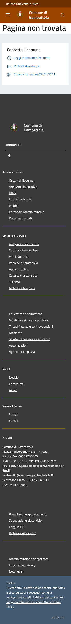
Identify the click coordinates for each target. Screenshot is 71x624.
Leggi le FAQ (17, 526)
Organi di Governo (21, 180)
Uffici (12, 193)
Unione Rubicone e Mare (22, 3)
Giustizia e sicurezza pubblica (28, 320)
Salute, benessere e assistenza (29, 339)
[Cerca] (62, 15)
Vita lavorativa (19, 256)
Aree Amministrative (23, 186)
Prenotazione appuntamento (28, 514)
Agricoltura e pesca (22, 351)
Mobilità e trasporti (22, 288)
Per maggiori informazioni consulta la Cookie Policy (35, 602)
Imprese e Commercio (23, 263)
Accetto (58, 617)
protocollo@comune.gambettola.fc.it (27, 475)
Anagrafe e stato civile (24, 244)
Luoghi (13, 414)
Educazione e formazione (25, 314)
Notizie (14, 377)
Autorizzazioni (18, 345)
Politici (13, 205)
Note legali (16, 571)
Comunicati (16, 383)
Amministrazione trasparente (29, 558)
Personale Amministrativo (26, 212)
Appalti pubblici (19, 269)
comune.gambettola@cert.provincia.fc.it (36, 465)
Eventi (13, 420)
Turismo (14, 281)
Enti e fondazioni (20, 199)
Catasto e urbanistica (23, 275)
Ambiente (15, 332)
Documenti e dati (20, 218)
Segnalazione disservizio (25, 520)
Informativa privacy (22, 565)
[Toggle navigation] (8, 14)
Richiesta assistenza (22, 533)
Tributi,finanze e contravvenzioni (31, 326)
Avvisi (13, 390)
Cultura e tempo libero (24, 250)
